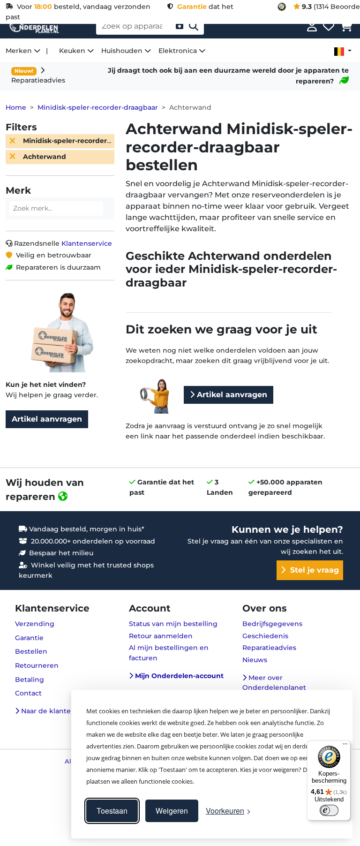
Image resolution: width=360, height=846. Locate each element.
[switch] (329, 810)
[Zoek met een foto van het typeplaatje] (179, 26)
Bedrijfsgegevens (272, 623)
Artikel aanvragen (47, 419)
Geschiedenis (265, 636)
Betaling (29, 679)
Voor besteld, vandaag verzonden (81, 6)
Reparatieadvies (269, 647)
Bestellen (31, 651)
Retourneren (37, 665)
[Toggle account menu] (312, 26)
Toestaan (112, 810)
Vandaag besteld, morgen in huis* (85, 529)
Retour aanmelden (161, 636)
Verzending (34, 623)
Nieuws (254, 660)
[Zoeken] (193, 26)
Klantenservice (86, 243)
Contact (28, 693)
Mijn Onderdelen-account (178, 676)
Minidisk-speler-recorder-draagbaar (98, 107)
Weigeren (172, 810)
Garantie (29, 638)
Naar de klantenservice (59, 711)
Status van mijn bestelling (173, 623)
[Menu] (345, 746)
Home (16, 107)
